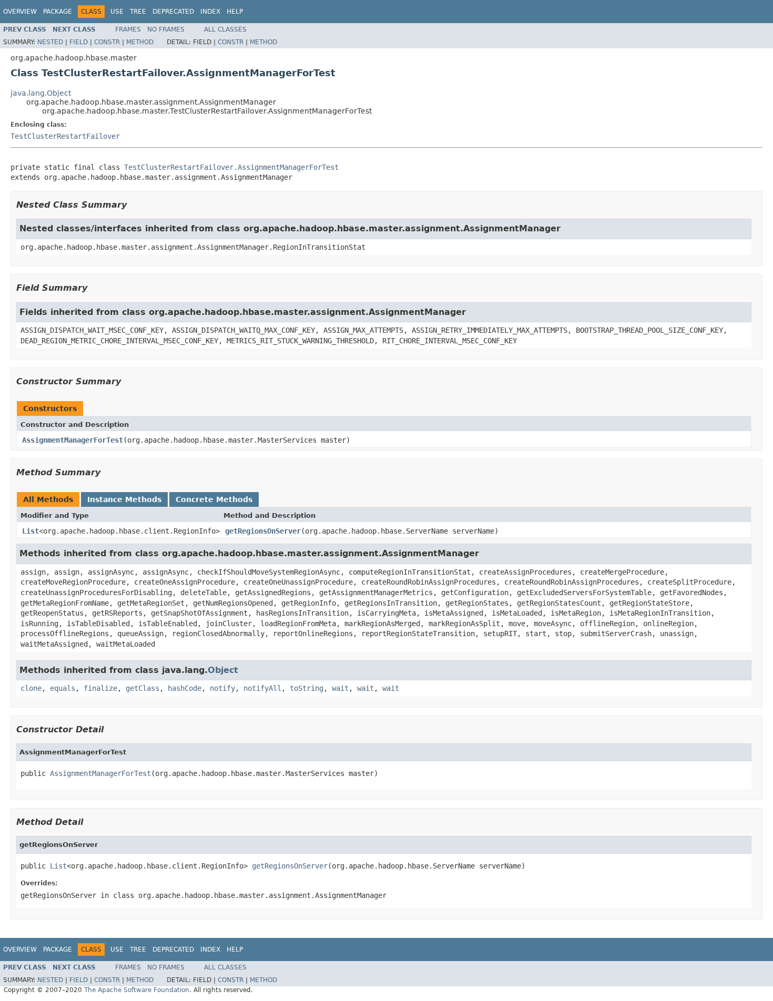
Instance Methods (124, 499)
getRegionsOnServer (263, 531)
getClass (142, 688)
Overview (20, 11)
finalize (100, 688)
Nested (50, 42)
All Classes (225, 29)
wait (340, 688)
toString (306, 688)
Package (57, 11)
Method (140, 42)
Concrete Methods (214, 499)
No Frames (166, 29)
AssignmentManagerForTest (72, 440)
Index (210, 11)
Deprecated (173, 11)
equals (62, 688)
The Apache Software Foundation (136, 990)
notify (222, 688)
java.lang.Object (41, 93)
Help (235, 11)
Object (223, 670)
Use (117, 11)
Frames (128, 29)
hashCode (184, 688)
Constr (107, 42)
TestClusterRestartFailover (65, 136)
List (30, 531)
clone (31, 688)
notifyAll (262, 688)
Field (78, 42)
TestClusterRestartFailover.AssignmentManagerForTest (231, 167)
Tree (138, 11)
